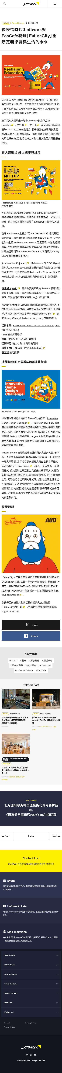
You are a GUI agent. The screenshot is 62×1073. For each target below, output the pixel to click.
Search (4, 3)
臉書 (36, 440)
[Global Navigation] (55, 4)
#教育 (23, 660)
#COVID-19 (45, 665)
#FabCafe (41, 670)
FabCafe (6, 125)
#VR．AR (13, 660)
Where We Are (10, 993)
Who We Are (9, 955)
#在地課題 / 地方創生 (15, 777)
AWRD (20, 125)
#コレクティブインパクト (45, 727)
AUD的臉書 (13, 595)
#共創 (33, 729)
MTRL (33, 125)
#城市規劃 (4, 779)
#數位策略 (47, 660)
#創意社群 (34, 660)
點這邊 (5, 352)
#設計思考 (31, 665)
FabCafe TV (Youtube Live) (28, 347)
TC (35, 1055)
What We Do (9, 965)
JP (27, 1055)
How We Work (10, 974)
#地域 (54, 727)
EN (31, 1055)
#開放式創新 (16, 665)
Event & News (10, 984)
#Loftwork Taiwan (24, 670)
